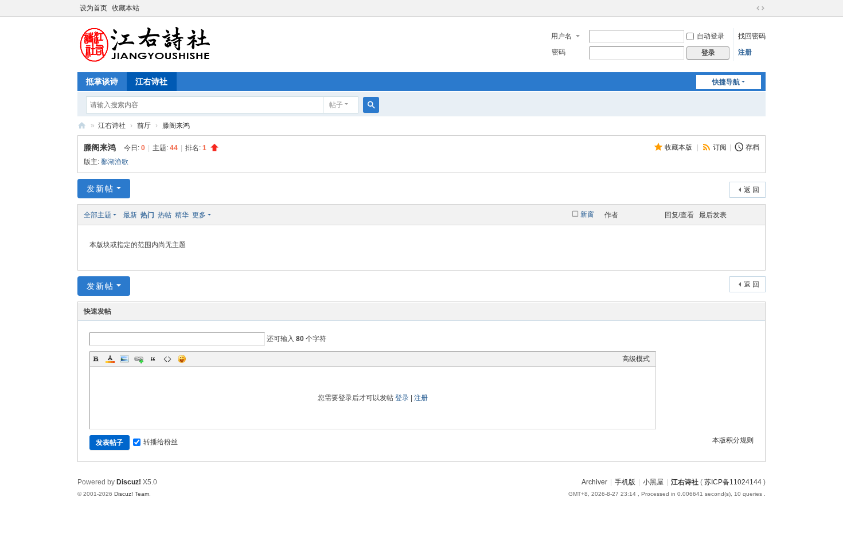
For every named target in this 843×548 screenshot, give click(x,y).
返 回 (751, 190)
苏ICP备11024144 (733, 482)
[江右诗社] (146, 44)
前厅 (144, 126)
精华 (182, 215)
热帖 (164, 215)
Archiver (594, 482)
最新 (130, 215)
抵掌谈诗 (102, 81)
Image (124, 359)
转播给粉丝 (160, 442)
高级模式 (636, 359)
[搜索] (371, 105)
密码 (558, 52)
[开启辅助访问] (749, 8)
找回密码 (752, 36)
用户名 (561, 36)
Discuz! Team (131, 494)
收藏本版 (679, 147)
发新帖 (100, 188)
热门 (147, 215)
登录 (402, 398)
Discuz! (128, 482)
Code (167, 359)
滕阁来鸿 (176, 126)
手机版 (625, 482)
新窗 (587, 214)
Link (139, 359)
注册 (745, 52)
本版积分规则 (733, 440)
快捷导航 (726, 82)
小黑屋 (653, 482)
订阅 (720, 147)
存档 (752, 147)
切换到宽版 (760, 8)
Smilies (182, 359)
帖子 (336, 105)
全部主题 (97, 215)
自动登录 (710, 36)
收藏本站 (125, 8)
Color (110, 359)
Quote (153, 359)
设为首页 (93, 8)
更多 (199, 215)
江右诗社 (151, 81)
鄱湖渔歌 (114, 162)
